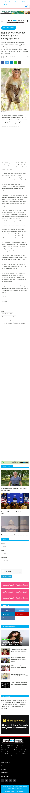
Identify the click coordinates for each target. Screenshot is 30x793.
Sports (3, 766)
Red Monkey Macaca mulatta (9, 317)
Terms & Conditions (9, 791)
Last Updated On (14, 2)
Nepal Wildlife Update (7, 313)
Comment (4, 557)
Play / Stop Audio (8, 27)
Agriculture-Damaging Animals (9, 320)
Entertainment (5, 772)
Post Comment (7, 576)
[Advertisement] (15, 147)
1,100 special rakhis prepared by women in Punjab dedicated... (19, 666)
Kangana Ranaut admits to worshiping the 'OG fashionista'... (20, 675)
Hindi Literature (5, 762)
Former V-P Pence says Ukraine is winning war (13, 512)
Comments (5, 539)
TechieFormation (19, 788)
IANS (6, 56)
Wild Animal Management (20, 323)
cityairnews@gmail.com (7, 704)
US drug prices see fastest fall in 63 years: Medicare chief (13, 489)
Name (3, 543)
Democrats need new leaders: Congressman (14, 535)
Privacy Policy (20, 791)
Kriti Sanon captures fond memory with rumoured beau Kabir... (18, 659)
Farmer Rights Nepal (7, 323)
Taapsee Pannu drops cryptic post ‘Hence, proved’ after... (19, 650)
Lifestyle (3, 769)
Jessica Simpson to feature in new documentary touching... (19, 683)
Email (2, 550)
